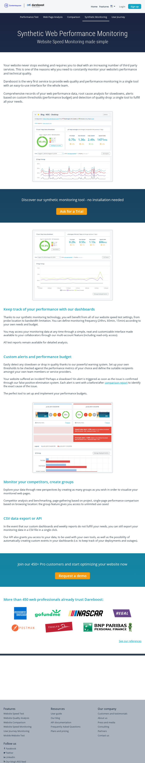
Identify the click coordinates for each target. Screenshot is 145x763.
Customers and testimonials (112, 713)
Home (94, 6)
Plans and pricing (60, 731)
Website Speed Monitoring (17, 726)
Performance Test (29, 17)
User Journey (118, 17)
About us (102, 718)
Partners (102, 731)
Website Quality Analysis (16, 718)
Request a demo (72, 575)
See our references (130, 641)
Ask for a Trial (71, 211)
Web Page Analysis (53, 17)
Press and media (106, 722)
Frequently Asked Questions (65, 726)
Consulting (103, 726)
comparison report (116, 382)
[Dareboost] (24, 6)
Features (104, 6)
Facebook (10, 748)
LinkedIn (10, 757)
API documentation (61, 722)
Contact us (103, 735)
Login (122, 6)
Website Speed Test (14, 713)
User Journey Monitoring (16, 731)
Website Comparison (14, 722)
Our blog (55, 718)
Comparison (73, 17)
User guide (56, 713)
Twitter (9, 752)
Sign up (135, 6)
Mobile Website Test (14, 735)
